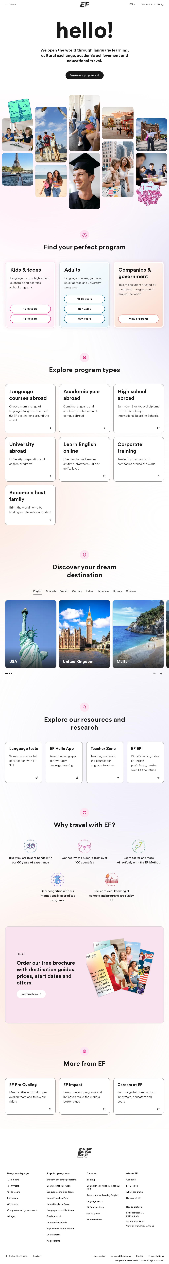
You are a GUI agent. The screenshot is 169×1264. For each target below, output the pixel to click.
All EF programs (134, 1192)
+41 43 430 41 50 (135, 1221)
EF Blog (90, 1179)
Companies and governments (22, 1210)
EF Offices (132, 1185)
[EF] (84, 4)
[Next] (161, 673)
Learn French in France (58, 1185)
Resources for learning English (102, 1195)
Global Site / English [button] (18, 1256)
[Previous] (154, 673)
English (37, 591)
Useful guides (93, 1213)
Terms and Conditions (120, 1256)
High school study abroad (60, 1228)
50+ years (12, 1204)
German (77, 591)
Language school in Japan (60, 1192)
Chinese (131, 591)
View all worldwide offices (140, 1226)
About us (131, 1179)
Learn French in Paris (57, 1198)
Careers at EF (133, 1198)
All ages (11, 1216)
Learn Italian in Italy (57, 1222)
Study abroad (54, 1216)
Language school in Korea (60, 1210)
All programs (53, 1240)
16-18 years (13, 1185)
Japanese (103, 591)
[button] (11, 4)
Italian (90, 591)
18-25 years (13, 1192)
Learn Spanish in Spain (58, 1204)
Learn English (54, 1234)
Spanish (51, 591)
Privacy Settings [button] (156, 1256)
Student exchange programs (61, 1179)
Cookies (140, 1256)
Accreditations (94, 1219)
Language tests (94, 1201)
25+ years (12, 1198)
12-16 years (13, 1179)
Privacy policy (98, 1256)
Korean (117, 591)
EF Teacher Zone (95, 1207)
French (64, 591)
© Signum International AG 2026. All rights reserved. (139, 1261)
